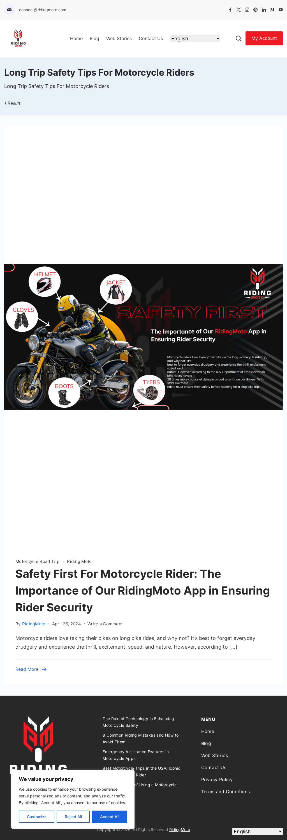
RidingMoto (179, 829)
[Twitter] (239, 10)
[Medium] (272, 10)
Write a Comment (105, 623)
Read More (26, 669)
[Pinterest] (255, 10)
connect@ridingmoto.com (42, 9)
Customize (37, 816)
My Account (264, 38)
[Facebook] (230, 10)
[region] (73, 799)
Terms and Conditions (225, 791)
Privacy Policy (217, 779)
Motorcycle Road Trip (38, 561)
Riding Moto (79, 561)
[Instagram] (247, 10)
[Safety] (143, 545)
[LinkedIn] (264, 10)
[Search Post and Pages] (238, 38)
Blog (94, 38)
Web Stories (119, 38)
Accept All (109, 816)
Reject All (73, 816)
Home (76, 38)
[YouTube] (281, 10)
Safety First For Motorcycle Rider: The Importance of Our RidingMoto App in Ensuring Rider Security (142, 590)
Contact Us (151, 38)
